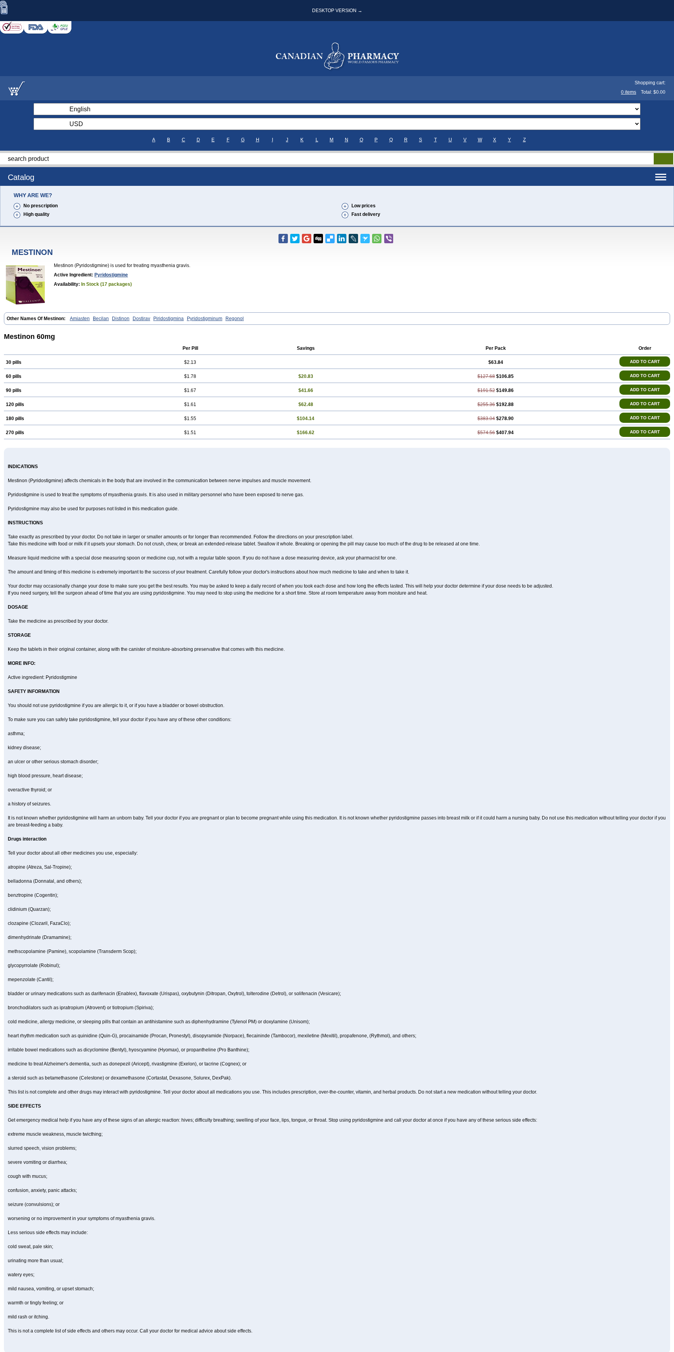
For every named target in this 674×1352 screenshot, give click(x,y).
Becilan (101, 318)
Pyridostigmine (111, 275)
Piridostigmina (168, 318)
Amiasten (80, 318)
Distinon (120, 318)
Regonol (234, 318)
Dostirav (141, 318)
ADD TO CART (645, 361)
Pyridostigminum (204, 318)
